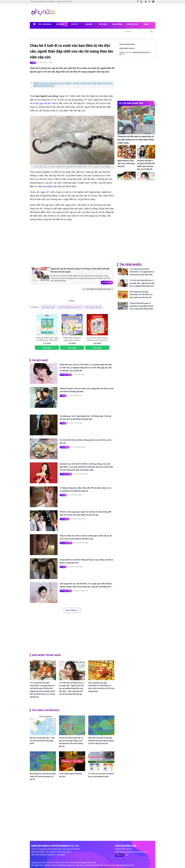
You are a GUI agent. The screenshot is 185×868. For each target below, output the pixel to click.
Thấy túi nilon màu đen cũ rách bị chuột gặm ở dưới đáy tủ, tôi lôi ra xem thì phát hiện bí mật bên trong (86, 537)
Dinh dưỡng (117, 24)
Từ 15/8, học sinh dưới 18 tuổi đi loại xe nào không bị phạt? (101, 775)
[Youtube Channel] (146, 1)
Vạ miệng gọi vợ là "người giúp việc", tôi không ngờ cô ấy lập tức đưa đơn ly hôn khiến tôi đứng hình (85, 417)
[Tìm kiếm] (152, 31)
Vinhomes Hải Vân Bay (140, 52)
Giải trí (74, 24)
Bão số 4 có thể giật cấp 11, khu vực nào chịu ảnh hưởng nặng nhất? (42, 740)
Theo (97, 289)
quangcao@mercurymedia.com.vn (133, 852)
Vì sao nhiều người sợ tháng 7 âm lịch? (71, 775)
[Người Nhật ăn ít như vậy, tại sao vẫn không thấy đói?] (126, 152)
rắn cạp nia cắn (43, 103)
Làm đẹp (88, 24)
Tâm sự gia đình (66, 543)
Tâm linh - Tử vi (66, 375)
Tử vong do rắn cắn (93, 307)
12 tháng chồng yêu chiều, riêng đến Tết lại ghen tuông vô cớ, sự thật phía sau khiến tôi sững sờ (86, 489)
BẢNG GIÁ (119, 855)
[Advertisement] (105, 12)
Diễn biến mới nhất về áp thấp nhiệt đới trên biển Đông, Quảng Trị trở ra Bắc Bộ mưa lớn (101, 740)
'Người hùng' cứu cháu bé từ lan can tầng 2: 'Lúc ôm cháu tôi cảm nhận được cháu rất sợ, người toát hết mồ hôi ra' (73, 84)
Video (146, 24)
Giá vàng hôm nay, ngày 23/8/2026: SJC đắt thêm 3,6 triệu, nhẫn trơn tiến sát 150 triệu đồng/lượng (101, 687)
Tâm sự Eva (64, 519)
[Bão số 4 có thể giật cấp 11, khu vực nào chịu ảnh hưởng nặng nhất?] (43, 725)
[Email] (153, 1)
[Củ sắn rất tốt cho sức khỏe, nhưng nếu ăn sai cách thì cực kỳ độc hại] (44, 448)
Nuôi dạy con (132, 24)
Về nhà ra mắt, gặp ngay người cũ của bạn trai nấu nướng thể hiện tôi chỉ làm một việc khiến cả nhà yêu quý (85, 513)
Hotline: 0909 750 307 (64, 2)
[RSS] (150, 1)
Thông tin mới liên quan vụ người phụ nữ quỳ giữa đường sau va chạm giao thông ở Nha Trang (135, 139)
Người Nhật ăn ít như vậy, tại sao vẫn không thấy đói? (126, 163)
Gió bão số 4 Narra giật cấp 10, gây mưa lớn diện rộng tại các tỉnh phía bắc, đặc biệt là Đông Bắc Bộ (71, 742)
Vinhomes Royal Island (127, 44)
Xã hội (33, 63)
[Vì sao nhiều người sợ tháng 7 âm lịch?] (72, 761)
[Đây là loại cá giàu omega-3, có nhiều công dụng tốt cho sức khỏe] (126, 178)
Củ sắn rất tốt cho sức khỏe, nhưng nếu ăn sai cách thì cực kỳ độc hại (85, 441)
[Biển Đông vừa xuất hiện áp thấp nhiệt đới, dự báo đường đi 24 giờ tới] (43, 761)
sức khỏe (47, 186)
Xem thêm (108, 282)
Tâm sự (63, 395)
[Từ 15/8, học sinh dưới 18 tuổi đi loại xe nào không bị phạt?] (101, 761)
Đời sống (60, 24)
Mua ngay (47, 347)
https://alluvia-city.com (127, 48)
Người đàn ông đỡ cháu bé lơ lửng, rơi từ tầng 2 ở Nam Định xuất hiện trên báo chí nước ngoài (80, 270)
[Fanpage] (138, 1)
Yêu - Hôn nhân (44, 24)
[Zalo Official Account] (142, 1)
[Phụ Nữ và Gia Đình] (44, 13)
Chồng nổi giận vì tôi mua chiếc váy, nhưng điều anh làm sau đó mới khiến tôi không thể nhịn (86, 390)
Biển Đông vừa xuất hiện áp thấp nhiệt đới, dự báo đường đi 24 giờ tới (43, 776)
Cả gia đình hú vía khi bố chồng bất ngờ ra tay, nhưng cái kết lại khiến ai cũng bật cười (86, 561)
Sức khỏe (103, 24)
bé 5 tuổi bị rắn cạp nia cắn (70, 307)
